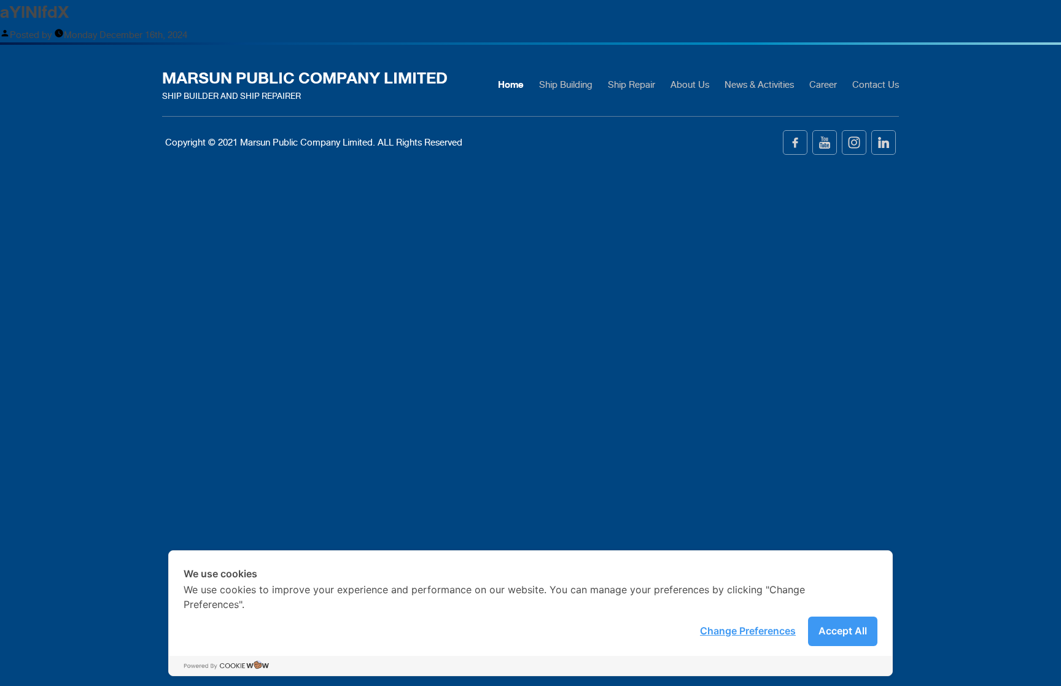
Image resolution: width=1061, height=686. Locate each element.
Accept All (842, 631)
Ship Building (566, 84)
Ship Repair (631, 84)
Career (823, 84)
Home (511, 84)
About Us (689, 84)
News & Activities (759, 84)
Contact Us (875, 84)
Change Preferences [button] (748, 631)
